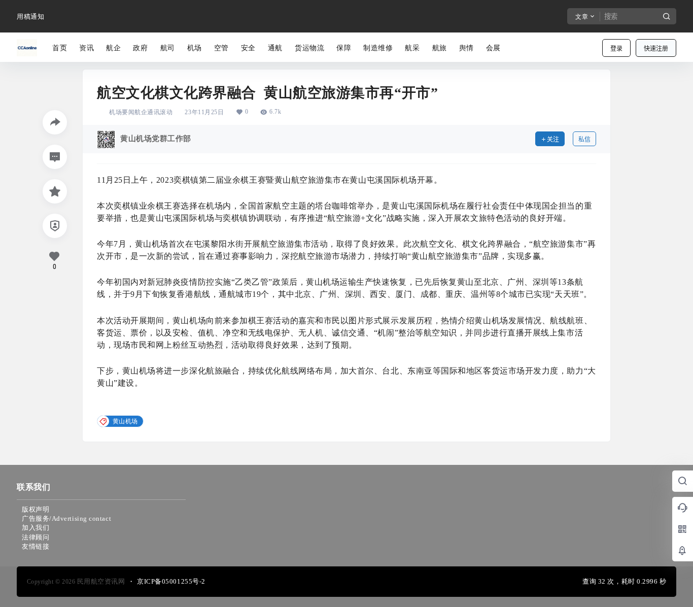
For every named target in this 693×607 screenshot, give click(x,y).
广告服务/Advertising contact (66, 518)
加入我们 (35, 527)
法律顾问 (35, 537)
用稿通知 (30, 16)
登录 (616, 48)
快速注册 (656, 48)
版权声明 (35, 509)
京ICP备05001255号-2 (171, 581)
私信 (584, 139)
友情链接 (35, 546)
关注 (553, 139)
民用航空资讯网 (100, 581)
